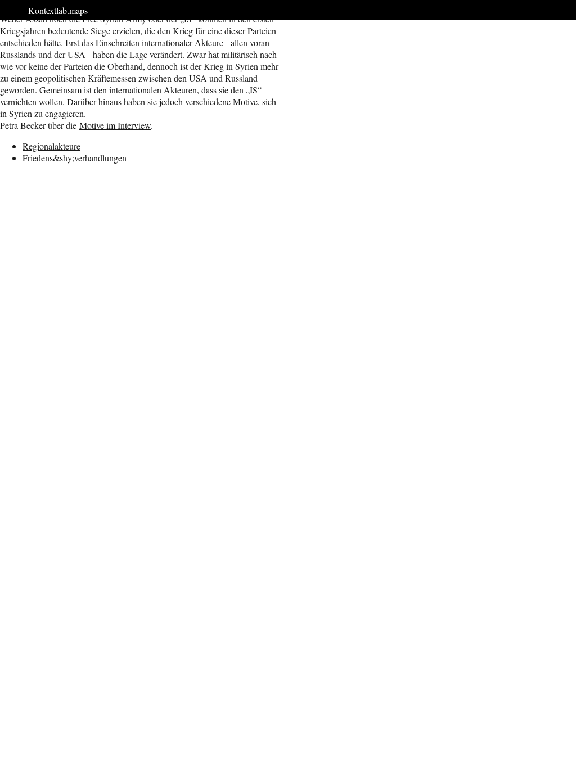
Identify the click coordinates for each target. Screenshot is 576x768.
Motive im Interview (115, 125)
